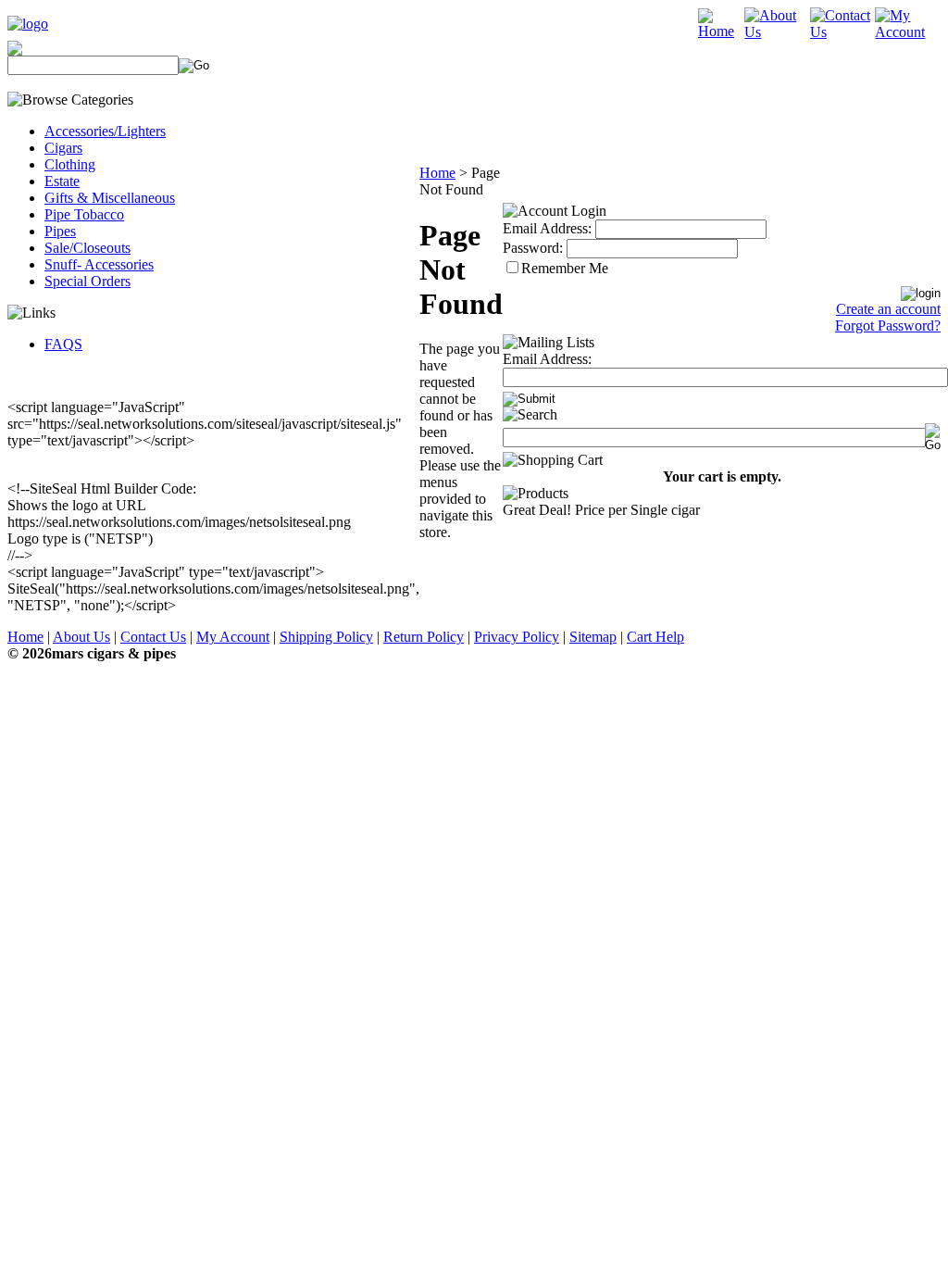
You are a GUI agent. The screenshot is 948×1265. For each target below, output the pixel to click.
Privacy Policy (516, 637)
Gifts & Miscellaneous (109, 198)
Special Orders (87, 281)
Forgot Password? (888, 325)
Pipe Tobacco (84, 214)
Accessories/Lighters (105, 131)
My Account (232, 637)
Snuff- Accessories (99, 264)
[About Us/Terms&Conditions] (777, 32)
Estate (62, 181)
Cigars (63, 148)
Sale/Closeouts (87, 248)
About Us (81, 637)
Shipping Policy (326, 637)
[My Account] (908, 32)
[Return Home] (27, 23)
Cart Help (655, 637)
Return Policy (423, 637)
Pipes (60, 231)
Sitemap (593, 637)
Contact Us (153, 637)
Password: (533, 248)
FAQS (63, 344)
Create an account (888, 309)
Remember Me (564, 268)
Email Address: (547, 228)
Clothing (69, 164)
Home (437, 173)
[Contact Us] (843, 32)
